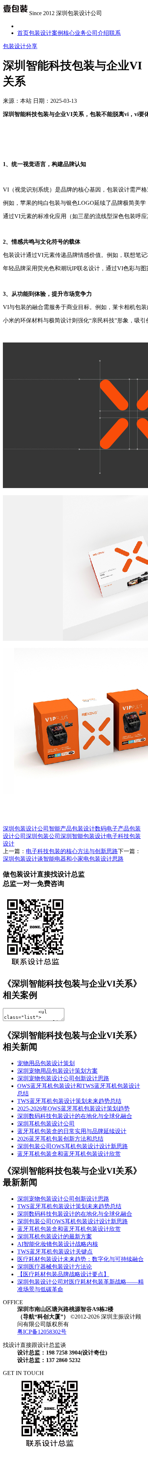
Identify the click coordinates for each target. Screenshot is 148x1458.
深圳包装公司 (43, 836)
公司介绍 (97, 33)
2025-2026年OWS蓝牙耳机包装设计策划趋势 (73, 1108)
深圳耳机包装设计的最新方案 (54, 1236)
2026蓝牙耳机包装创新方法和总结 (60, 1139)
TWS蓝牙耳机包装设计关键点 (55, 1251)
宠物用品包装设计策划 (46, 1063)
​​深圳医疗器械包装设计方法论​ (54, 1267)
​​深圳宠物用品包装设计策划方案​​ (57, 1071)
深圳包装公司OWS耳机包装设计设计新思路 (72, 1146)
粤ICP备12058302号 (41, 1332)
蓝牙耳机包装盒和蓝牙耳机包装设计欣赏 (69, 1154)
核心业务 (74, 33)
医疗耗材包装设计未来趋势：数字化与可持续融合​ (80, 1259)
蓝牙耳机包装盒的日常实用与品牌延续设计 (71, 1131)
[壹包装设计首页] (15, 13)
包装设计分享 (20, 46)
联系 (115, 33)
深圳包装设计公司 (26, 828)
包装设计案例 (46, 33)
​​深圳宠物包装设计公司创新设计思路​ (63, 1078)
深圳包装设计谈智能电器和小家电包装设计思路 (63, 859)
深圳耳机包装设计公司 (46, 1124)
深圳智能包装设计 (83, 836)
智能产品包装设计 (72, 828)
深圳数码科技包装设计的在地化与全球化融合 (74, 1116)
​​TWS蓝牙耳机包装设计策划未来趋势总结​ (69, 1101)
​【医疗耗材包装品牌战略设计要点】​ (63, 1274)
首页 (23, 33)
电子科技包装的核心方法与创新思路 (72, 851)
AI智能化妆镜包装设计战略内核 (57, 1244)
